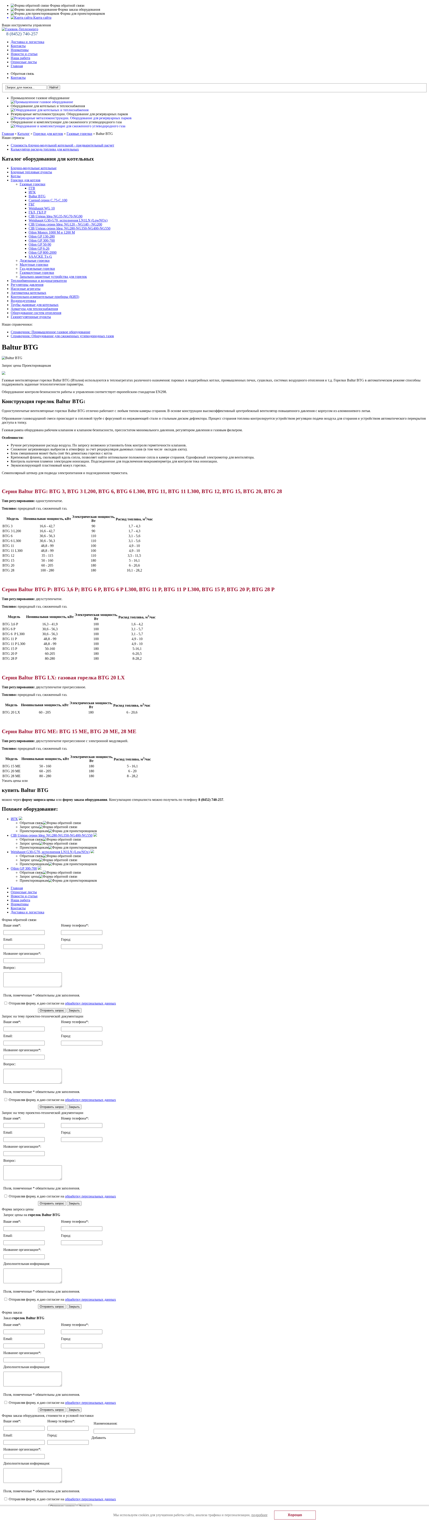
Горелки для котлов (48, 134)
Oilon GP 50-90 (40, 244)
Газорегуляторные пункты (31, 317)
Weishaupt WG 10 (42, 208)
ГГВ (32, 188)
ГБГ (32, 204)
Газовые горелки (79, 134)
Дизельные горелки (35, 260)
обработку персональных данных (90, 1003)
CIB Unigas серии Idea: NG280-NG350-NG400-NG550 (69, 228)
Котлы (16, 176)
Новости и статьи (24, 54)
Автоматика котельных (28, 293)
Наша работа (20, 58)
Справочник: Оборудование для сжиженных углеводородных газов (62, 336)
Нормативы (20, 50)
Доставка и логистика (27, 42)
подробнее (259, 1515)
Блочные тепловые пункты (31, 172)
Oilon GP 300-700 (42, 240)
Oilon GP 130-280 (42, 236)
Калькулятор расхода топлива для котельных (45, 149)
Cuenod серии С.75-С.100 (48, 200)
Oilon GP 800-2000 (43, 252)
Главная (17, 66)
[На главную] (20, 29)
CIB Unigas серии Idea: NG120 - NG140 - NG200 (65, 224)
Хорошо (295, 1515)
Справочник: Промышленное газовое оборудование (50, 332)
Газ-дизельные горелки (37, 268)
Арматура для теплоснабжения (34, 309)
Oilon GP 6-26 (39, 248)
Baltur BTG (37, 196)
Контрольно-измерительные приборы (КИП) (45, 297)
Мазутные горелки (34, 264)
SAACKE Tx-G (40, 256)
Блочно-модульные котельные (34, 168)
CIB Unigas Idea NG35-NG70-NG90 (55, 216)
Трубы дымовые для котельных (35, 305)
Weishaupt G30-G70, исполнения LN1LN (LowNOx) (68, 220)
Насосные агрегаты (25, 289)
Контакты (18, 46)
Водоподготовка (23, 301)
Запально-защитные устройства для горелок (53, 276)
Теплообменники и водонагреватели (39, 281)
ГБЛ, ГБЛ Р (37, 212)
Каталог (23, 134)
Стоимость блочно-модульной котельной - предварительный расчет (62, 145)
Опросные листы (24, 62)
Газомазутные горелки (37, 272)
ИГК (32, 192)
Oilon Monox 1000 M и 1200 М (52, 232)
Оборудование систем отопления (36, 313)
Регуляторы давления (27, 285)
